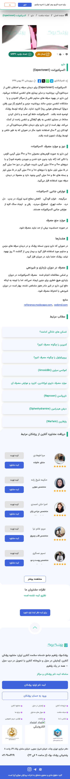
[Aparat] (40, 769)
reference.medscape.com (38, 305)
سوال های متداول (37, 712)
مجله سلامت (61, 712)
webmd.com (61, 305)
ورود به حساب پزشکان (35, 696)
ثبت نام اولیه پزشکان (35, 685)
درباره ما (17, 712)
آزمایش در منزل (37, 705)
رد (9, 5)
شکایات (40, 719)
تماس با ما (62, 719)
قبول (24, 5)
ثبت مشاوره (14, 465)
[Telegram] (35, 769)
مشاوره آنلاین (15, 705)
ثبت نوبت (14, 455)
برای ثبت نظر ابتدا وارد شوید (35, 612)
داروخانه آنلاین (61, 705)
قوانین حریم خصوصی (12, 719)
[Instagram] (30, 769)
